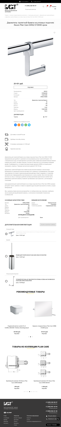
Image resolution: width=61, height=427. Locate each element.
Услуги (15, 425)
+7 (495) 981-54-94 (51, 406)
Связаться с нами (52, 419)
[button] (29, 337)
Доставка (16, 419)
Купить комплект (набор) (48, 224)
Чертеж (16, 117)
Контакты (6, 423)
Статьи (28, 419)
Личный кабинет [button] (24, 1)
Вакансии (6, 421)
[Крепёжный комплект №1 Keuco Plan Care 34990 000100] (35, 364)
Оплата (15, 421)
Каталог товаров (18, 417)
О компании (6, 417)
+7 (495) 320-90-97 (37, 1)
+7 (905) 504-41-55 (51, 411)
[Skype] (29, 125)
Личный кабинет (52, 416)
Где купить (16, 423)
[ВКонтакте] (15, 125)
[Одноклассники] (19, 125)
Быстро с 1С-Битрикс (52, 424)
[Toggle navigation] (55, 9)
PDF (45, 117)
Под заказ (30, 87)
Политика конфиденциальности (34, 421)
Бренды (5, 419)
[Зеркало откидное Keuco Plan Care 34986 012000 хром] (30, 309)
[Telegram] (22, 125)
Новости (29, 417)
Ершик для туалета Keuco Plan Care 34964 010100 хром (31, 255)
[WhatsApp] (25, 125)
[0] (47, 7)
